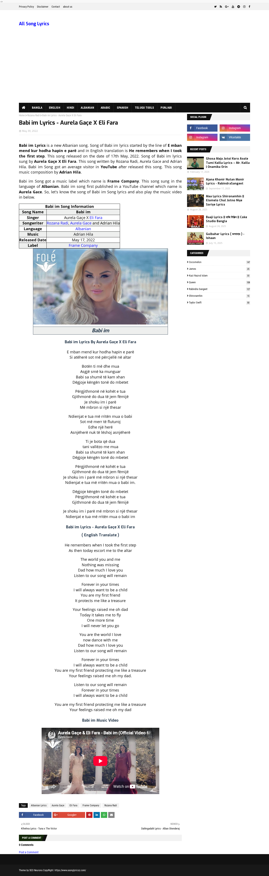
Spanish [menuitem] (122, 107)
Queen (219, 282)
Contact (55, 6)
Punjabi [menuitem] (166, 107)
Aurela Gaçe (58, 805)
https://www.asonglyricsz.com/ (70, 870)
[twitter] (215, 6)
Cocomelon (219, 262)
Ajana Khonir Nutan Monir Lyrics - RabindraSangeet (225, 182)
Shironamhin (219, 295)
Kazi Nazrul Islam (219, 275)
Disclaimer (42, 6)
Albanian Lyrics (38, 805)
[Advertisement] (134, 71)
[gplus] (227, 6)
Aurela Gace (80, 223)
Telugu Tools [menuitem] (144, 107)
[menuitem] (24, 107)
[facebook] (249, 6)
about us (67, 6)
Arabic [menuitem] (105, 107)
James (219, 268)
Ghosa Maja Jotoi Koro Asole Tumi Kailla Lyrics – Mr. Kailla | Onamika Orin (228, 163)
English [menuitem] (54, 107)
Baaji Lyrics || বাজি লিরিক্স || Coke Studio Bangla (226, 219)
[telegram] (238, 6)
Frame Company (83, 245)
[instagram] (244, 6)
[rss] (221, 6)
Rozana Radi (33, 115)
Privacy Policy (26, 6)
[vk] (235, 137)
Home (22, 115)
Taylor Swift (219, 302)
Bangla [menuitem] (37, 107)
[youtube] (233, 6)
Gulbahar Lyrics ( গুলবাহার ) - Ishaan (225, 236)
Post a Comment (28, 852)
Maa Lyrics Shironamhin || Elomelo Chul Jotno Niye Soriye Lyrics (225, 200)
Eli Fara (96, 217)
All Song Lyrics (34, 24)
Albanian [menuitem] (87, 107)
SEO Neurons (35, 870)
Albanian (83, 228)
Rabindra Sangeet (219, 289)
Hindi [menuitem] (70, 107)
